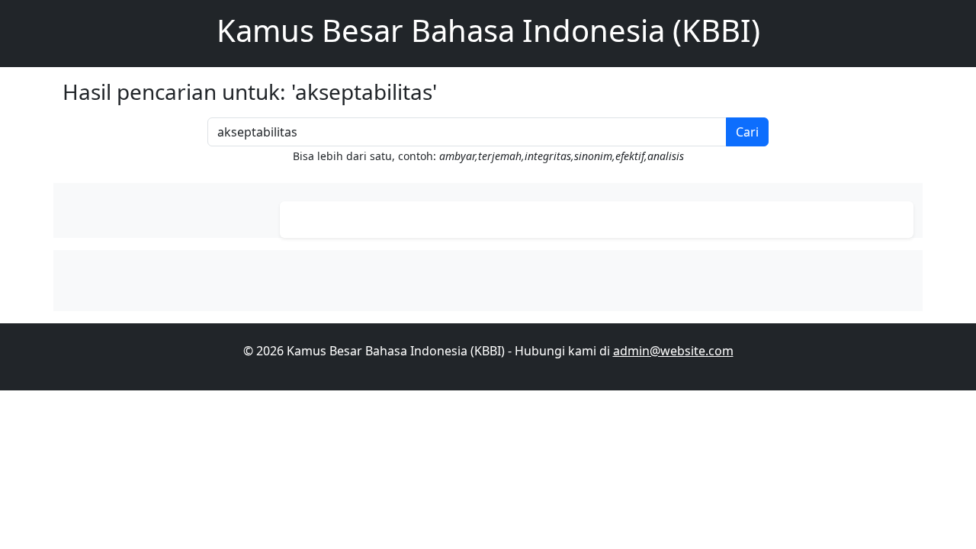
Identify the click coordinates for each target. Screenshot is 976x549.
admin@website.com (673, 350)
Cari (747, 132)
